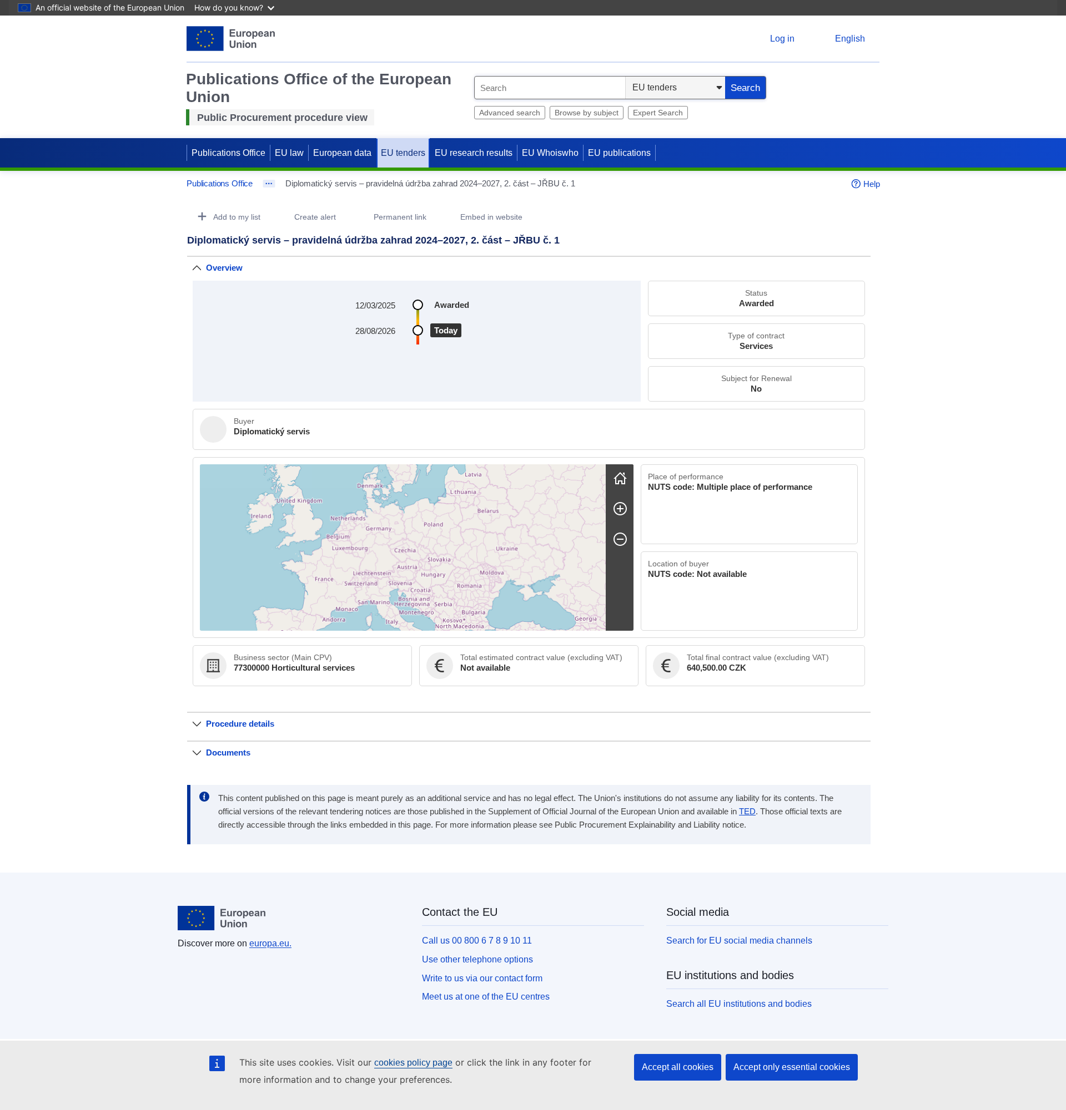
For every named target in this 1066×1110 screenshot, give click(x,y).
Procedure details (240, 723)
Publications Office (228, 153)
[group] (403, 547)
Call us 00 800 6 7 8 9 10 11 (477, 940)
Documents (228, 752)
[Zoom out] (620, 539)
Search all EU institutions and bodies (739, 1003)
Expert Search (658, 112)
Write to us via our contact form (482, 978)
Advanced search (509, 112)
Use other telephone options (477, 959)
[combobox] (550, 88)
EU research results (473, 153)
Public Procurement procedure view (282, 118)
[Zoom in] (620, 509)
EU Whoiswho (550, 153)
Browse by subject (587, 112)
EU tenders (403, 153)
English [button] (850, 38)
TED (747, 811)
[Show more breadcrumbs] (269, 184)
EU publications (619, 153)
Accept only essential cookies (791, 1067)
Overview (224, 267)
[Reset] (620, 478)
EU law (289, 153)
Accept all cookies (677, 1067)
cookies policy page (413, 1062)
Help (871, 184)
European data (342, 153)
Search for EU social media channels (739, 940)
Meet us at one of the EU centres (486, 996)
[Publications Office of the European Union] (231, 38)
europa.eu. (270, 943)
